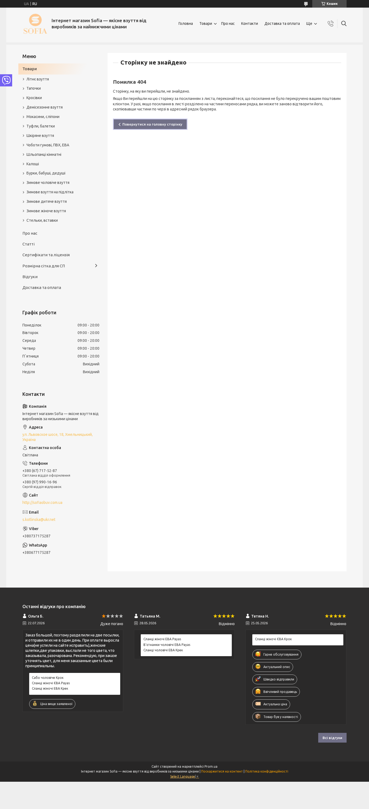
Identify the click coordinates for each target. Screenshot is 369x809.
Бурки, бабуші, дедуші (45, 173)
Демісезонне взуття (44, 107)
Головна (186, 23)
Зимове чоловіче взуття (47, 182)
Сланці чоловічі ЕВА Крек (163, 650)
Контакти (249, 23)
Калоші (32, 164)
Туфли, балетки (40, 126)
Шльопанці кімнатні (43, 154)
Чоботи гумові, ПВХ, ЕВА (47, 145)
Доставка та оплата (282, 23)
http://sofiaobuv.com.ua (42, 502)
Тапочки (33, 88)
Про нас (228, 23)
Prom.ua (210, 766)
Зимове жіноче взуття (46, 211)
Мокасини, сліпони (42, 116)
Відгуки (30, 276)
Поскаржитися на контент (222, 771)
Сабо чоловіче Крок (47, 677)
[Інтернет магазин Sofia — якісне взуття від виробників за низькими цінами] (35, 23)
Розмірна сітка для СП (43, 266)
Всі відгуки (332, 738)
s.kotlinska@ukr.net (38, 519)
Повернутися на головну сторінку (152, 124)
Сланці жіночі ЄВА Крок (273, 639)
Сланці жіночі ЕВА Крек (50, 688)
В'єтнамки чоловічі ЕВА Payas (166, 644)
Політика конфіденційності (266, 771)
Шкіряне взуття (40, 135)
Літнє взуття (37, 79)
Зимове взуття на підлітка (49, 192)
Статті (28, 244)
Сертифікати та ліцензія (46, 254)
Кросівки (34, 98)
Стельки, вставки (42, 220)
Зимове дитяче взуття (46, 201)
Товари (205, 23)
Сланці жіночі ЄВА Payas (51, 683)
